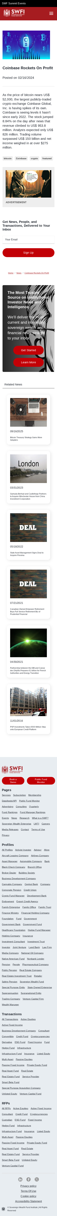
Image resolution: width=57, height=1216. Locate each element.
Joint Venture (19, 947)
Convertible (8, 1036)
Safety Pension (9, 981)
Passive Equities (24, 1059)
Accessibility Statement (28, 1201)
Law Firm (47, 947)
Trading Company (11, 999)
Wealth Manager (10, 1004)
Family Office (29, 907)
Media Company (10, 953)
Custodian (7, 1120)
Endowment (8, 901)
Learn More (32, 363)
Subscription (19, 795)
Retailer (38, 976)
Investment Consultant (13, 941)
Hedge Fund (8, 1048)
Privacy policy (28, 1186)
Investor (6, 947)
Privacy (5, 835)
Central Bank (31, 884)
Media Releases (10, 829)
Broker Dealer (9, 872)
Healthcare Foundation (13, 930)
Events (5, 818)
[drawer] (51, 13)
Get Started (32, 351)
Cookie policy (28, 1196)
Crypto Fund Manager (13, 895)
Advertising (7, 806)
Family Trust (44, 907)
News (14, 818)
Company (45, 884)
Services (6, 795)
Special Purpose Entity (13, 987)
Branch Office (35, 867)
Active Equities (28, 1019)
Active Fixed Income (12, 1025)
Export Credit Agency (27, 901)
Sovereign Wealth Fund (32, 981)
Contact (25, 829)
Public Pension (9, 970)
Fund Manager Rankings (32, 812)
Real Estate (27, 1071)
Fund (19, 918)
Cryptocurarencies (40, 1036)
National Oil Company (32, 953)
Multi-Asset (7, 1059)
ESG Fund (20, 1042)
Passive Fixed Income (13, 1065)
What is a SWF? (40, 818)
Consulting (21, 806)
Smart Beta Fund (10, 1082)
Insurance (28, 936)
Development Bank (37, 895)
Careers (46, 823)
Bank (47, 861)
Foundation (8, 918)
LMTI (36, 823)
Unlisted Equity (9, 1093)
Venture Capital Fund (30, 1093)
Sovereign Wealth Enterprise (16, 823)
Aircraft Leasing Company (15, 855)
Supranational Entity (31, 993)
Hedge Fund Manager (39, 930)
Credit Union (30, 890)
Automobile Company (31, 861)
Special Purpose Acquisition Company (21, 1088)
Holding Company (11, 936)
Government (30, 918)
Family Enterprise (11, 907)
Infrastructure (24, 1048)
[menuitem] (7, 796)
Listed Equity (43, 1053)
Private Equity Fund (37, 1065)
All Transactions (10, 1019)
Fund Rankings (9, 812)
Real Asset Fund (10, 1071)
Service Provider (30, 1076)
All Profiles (7, 850)
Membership (34, 795)
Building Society (27, 872)
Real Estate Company (30, 970)
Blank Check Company (13, 867)
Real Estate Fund (11, 1076)
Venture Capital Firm (33, 999)
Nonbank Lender (35, 958)
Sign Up (28, 252)
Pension (6, 964)
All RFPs (6, 1108)
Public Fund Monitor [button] (41, 780)
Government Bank (11, 924)
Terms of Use (38, 829)
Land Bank (34, 947)
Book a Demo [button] (13, 780)
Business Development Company (19, 878)
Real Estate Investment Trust (17, 976)
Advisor (37, 850)
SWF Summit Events (14, 3)
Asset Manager (9, 861)
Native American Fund (13, 958)
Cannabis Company (12, 884)
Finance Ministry (10, 913)
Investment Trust (36, 941)
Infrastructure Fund (12, 1053)
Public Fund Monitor (29, 801)
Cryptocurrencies (39, 1114)
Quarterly (34, 806)
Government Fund (32, 924)
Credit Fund (22, 1036)
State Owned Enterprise (40, 987)
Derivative (7, 1042)
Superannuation (10, 993)
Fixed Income (35, 1042)
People (16, 964)
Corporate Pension (11, 890)
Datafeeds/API (9, 801)
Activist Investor (23, 850)
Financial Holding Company (35, 913)
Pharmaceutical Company (35, 964)
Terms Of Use (28, 1191)
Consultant (43, 1030)
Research (24, 818)
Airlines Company (40, 855)
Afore (47, 850)
